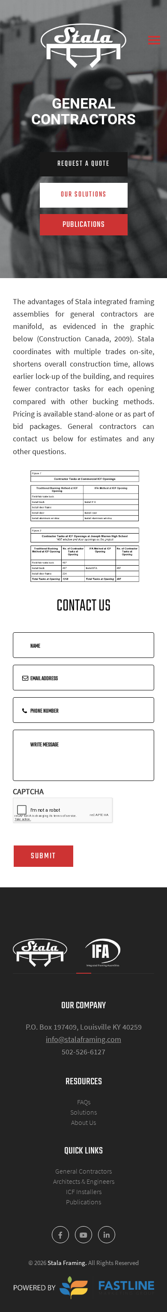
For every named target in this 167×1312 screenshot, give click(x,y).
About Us (83, 1122)
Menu (154, 40)
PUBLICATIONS (84, 224)
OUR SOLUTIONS (84, 194)
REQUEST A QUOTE (83, 164)
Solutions (83, 1112)
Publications (83, 1202)
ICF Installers (83, 1191)
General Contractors (83, 1171)
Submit (43, 856)
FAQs (83, 1102)
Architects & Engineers (83, 1181)
